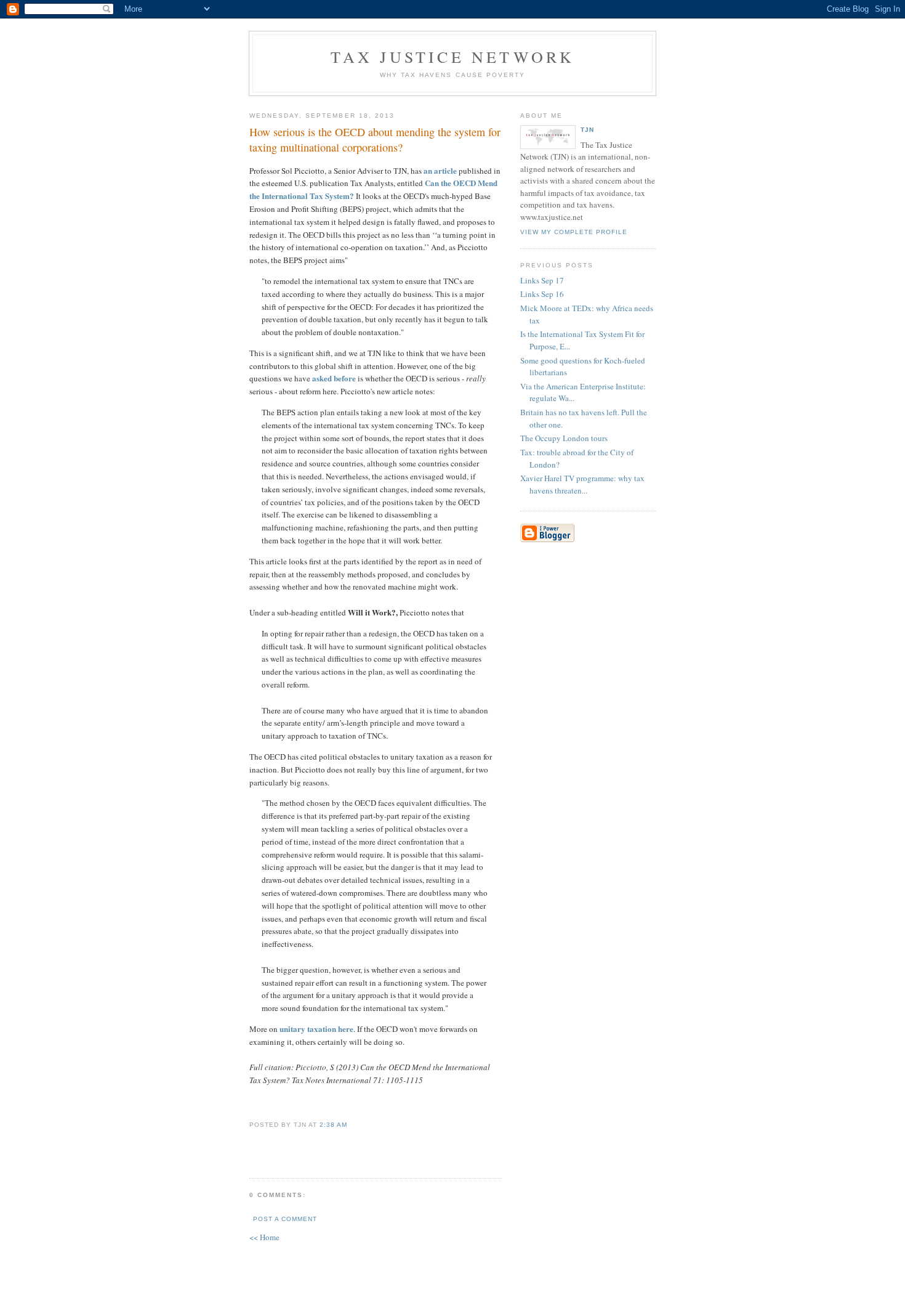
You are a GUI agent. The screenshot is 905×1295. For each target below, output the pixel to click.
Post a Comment (285, 1219)
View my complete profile (573, 232)
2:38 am (333, 1124)
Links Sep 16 (542, 293)
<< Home (264, 1237)
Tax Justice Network (453, 56)
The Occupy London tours (564, 438)
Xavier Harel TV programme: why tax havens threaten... (582, 484)
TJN (587, 129)
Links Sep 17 (542, 280)
